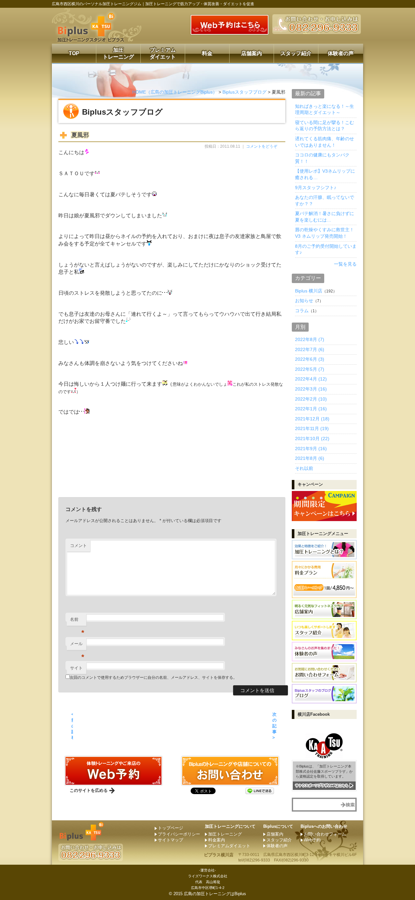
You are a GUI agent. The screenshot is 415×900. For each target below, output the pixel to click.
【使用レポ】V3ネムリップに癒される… (325, 174)
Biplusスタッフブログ (244, 92)
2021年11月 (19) (312, 428)
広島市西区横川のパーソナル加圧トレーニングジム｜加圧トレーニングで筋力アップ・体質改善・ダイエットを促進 (153, 4)
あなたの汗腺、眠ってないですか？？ (324, 200)
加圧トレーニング (118, 53)
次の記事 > (274, 726)
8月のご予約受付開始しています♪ (326, 249)
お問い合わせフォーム (325, 834)
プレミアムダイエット (163, 53)
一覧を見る (345, 264)
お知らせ (304, 300)
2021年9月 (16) (311, 448)
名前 (77, 621)
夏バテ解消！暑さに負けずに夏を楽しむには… (324, 216)
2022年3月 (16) (311, 389)
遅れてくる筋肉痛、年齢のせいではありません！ (324, 142)
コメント (78, 545)
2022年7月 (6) (309, 349)
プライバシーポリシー (179, 834)
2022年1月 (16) (311, 408)
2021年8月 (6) (309, 458)
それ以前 (304, 468)
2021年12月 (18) (312, 418)
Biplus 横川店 (308, 290)
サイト (76, 668)
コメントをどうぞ (261, 146)
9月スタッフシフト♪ (315, 187)
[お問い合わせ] (113, 782)
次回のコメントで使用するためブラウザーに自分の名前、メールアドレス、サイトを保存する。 (153, 677)
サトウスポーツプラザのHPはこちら (322, 785)
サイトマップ (170, 839)
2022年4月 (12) (311, 379)
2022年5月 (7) (309, 369)
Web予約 (312, 839)
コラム (302, 310)
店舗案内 (251, 53)
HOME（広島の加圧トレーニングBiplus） (174, 92)
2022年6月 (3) (309, 359)
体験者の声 (341, 53)
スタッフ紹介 (296, 53)
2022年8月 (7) (309, 339)
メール (77, 645)
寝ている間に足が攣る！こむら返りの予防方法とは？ (324, 125)
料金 (207, 53)
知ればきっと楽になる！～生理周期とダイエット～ (324, 109)
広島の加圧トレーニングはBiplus (215, 893)
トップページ (170, 828)
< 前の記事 (72, 726)
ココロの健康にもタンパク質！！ (322, 158)
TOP (74, 53)
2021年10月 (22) (312, 438)
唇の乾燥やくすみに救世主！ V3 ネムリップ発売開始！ (324, 233)
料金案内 (216, 839)
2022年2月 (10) (311, 399)
